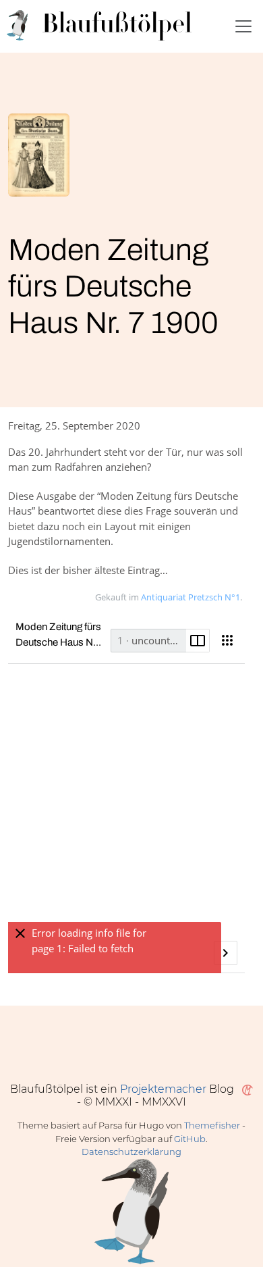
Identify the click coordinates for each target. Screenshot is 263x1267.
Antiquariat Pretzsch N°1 (190, 597)
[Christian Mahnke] (245, 1089)
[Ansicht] (227, 640)
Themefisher (212, 1125)
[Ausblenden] (20, 934)
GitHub (190, 1138)
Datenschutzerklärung (131, 1151)
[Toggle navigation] (243, 26)
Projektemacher (163, 1089)
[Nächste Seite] (225, 952)
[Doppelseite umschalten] (198, 640)
